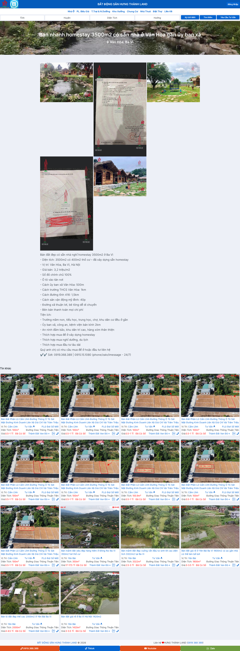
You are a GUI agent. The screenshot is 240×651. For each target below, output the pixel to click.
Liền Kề (168, 11)
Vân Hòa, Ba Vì (121, 42)
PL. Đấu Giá (83, 11)
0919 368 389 (195, 642)
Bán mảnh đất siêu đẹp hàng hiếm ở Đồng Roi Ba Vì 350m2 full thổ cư (88, 552)
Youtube (151, 648)
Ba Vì (3, 376)
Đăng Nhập (233, 4)
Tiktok (91, 648)
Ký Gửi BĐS (190, 17)
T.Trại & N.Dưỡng (100, 11)
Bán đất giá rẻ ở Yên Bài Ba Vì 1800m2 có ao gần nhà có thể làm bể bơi (210, 552)
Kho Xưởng (118, 11)
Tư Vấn (29, 426)
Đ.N (171, 441)
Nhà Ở (71, 11)
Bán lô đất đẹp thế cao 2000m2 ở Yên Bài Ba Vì (26, 616)
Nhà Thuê (145, 11)
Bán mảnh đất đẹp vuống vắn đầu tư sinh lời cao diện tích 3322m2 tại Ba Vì (149, 552)
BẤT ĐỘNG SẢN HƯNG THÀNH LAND (57, 642)
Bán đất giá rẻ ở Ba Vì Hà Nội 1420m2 (81, 616)
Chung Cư (132, 11)
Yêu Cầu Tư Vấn (228, 17)
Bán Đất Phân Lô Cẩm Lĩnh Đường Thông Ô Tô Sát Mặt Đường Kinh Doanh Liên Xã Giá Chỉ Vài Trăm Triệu (29, 421)
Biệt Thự (157, 11)
